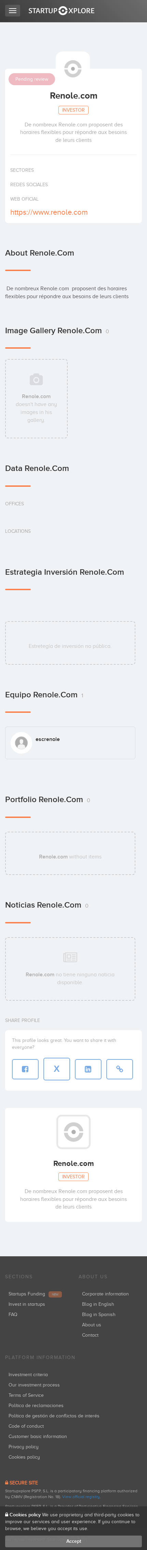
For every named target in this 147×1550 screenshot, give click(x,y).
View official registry (81, 1496)
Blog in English (98, 1304)
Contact (90, 1335)
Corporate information (105, 1293)
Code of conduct (26, 1426)
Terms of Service (26, 1395)
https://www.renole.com (49, 212)
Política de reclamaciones (36, 1405)
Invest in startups (27, 1304)
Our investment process (34, 1385)
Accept (73, 1541)
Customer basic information (38, 1436)
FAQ (13, 1314)
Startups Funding (33, 1293)
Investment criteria (28, 1374)
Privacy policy (24, 1446)
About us (91, 1324)
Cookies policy (24, 1457)
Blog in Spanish (99, 1314)
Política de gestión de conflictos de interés (54, 1415)
